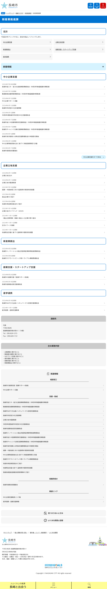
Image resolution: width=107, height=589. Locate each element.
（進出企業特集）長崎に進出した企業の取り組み (19, 218)
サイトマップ (7, 532)
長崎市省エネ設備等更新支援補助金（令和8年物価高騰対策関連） (25, 122)
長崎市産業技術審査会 (9, 150)
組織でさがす (19, 13)
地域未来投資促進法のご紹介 (12, 204)
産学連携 (6, 57)
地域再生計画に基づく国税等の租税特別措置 (17, 232)
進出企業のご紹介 (8, 197)
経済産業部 (28, 13)
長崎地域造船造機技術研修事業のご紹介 (16, 472)
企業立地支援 (60, 42)
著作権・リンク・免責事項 (38, 532)
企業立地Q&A (7, 175)
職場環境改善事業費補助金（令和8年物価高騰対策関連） (21, 94)
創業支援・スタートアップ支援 (66, 49)
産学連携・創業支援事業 (10, 310)
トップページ (10, 13)
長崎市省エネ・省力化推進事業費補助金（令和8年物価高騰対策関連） (26, 86)
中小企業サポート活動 (9, 101)
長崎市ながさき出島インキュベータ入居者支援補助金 (20, 303)
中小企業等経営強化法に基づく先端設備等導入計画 (19, 143)
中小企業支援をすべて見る (92, 157)
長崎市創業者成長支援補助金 (12, 284)
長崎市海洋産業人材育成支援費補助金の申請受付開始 (20, 136)
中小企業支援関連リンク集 (12, 497)
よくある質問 (53, 532)
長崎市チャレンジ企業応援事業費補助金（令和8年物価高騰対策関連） (26, 129)
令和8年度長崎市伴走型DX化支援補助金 (16, 115)
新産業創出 (6, 49)
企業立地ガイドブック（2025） (13, 211)
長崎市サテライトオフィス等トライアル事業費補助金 (20, 258)
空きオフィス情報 (8, 225)
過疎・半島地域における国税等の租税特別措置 (18, 189)
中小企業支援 (7, 42)
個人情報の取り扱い (21, 532)
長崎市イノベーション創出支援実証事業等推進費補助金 (21, 251)
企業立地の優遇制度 (9, 182)
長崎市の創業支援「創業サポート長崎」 (16, 277)
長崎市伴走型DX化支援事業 (11, 108)
